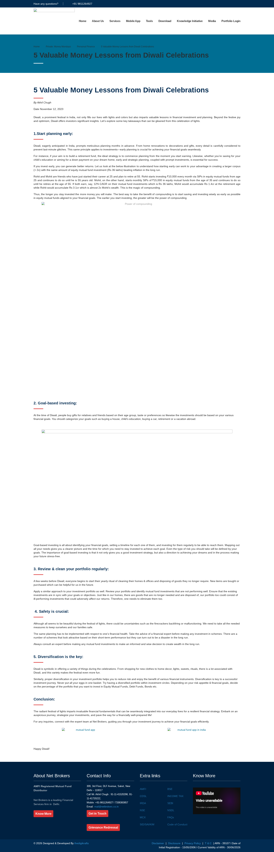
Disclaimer (158, 843)
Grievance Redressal (103, 827)
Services (114, 21)
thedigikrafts (81, 843)
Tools (149, 21)
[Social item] (205, 4)
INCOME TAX (175, 796)
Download (164, 21)
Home (82, 21)
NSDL (170, 810)
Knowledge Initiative (190, 21)
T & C (208, 843)
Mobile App (133, 21)
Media (212, 21)
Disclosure (174, 843)
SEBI (170, 803)
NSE (142, 810)
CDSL (143, 796)
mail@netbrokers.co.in (106, 806)
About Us (98, 21)
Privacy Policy (193, 843)
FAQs (170, 817)
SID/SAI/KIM (147, 824)
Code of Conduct (177, 824)
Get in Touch (97, 813)
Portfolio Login (230, 21)
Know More (43, 813)
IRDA (143, 803)
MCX (143, 817)
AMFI (143, 789)
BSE (169, 789)
